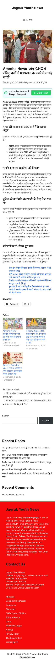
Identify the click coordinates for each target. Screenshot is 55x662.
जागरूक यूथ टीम (12, 642)
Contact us (11, 605)
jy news (9, 629)
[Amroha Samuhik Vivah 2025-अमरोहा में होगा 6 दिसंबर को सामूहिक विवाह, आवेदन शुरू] (13, 358)
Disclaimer (11, 609)
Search (5, 415)
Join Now (42, 92)
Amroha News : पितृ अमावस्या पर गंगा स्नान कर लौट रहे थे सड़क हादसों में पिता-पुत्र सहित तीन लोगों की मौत (36, 337)
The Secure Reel (14, 638)
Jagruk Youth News (27, 8)
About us (10, 596)
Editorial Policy (13, 617)
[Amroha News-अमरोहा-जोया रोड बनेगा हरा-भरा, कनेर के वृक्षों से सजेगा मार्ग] (13, 323)
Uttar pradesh (12, 389)
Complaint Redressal (16, 601)
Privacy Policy (12, 634)
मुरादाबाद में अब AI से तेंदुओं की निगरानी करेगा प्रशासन (29, 286)
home (8, 621)
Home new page (14, 625)
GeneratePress (27, 657)
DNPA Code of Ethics (16, 613)
